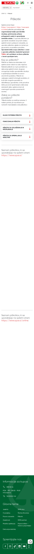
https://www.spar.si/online (14, 320)
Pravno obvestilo (8, 516)
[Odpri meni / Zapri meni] (32, 3)
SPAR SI (3, 13)
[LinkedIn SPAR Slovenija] (19, 546)
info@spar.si (7, 492)
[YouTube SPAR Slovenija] (24, 546)
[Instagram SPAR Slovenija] (10, 546)
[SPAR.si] (13, 2)
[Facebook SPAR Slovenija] (5, 546)
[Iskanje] (31, 8)
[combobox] (7, 7)
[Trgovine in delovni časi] (28, 3)
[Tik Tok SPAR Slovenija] (14, 546)
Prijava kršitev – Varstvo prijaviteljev (24, 525)
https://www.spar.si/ (9, 27)
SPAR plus (21, 509)
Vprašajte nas (11, 496)
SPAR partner (22, 520)
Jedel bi (5, 509)
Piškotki (20, 516)
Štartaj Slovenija (23, 513)
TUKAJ (3, 54)
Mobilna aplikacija (9, 523)
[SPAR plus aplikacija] (28, 546)
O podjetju (6, 513)
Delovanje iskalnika (9, 529)
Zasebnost (6, 520)
